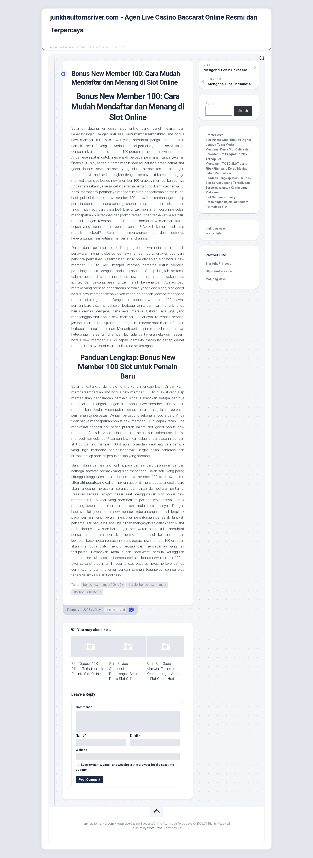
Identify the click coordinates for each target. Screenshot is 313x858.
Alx (180, 828)
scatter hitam (214, 233)
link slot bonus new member (147, 584)
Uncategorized (115, 609)
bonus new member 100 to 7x (103, 584)
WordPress (154, 828)
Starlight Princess (218, 263)
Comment (84, 707)
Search (210, 103)
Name (81, 735)
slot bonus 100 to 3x (87, 592)
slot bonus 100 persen (122, 151)
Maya (98, 610)
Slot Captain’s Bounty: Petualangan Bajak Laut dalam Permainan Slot (226, 202)
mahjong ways (215, 228)
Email (135, 735)
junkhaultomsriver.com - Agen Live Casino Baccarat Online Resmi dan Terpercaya (153, 23)
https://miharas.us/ (218, 271)
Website (81, 750)
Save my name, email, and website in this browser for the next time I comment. (125, 767)
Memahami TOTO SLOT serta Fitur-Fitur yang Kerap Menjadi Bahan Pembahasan (226, 168)
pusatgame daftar (100, 482)
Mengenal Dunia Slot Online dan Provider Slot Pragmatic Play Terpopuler (227, 154)
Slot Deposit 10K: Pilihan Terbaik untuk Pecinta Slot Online (87, 668)
